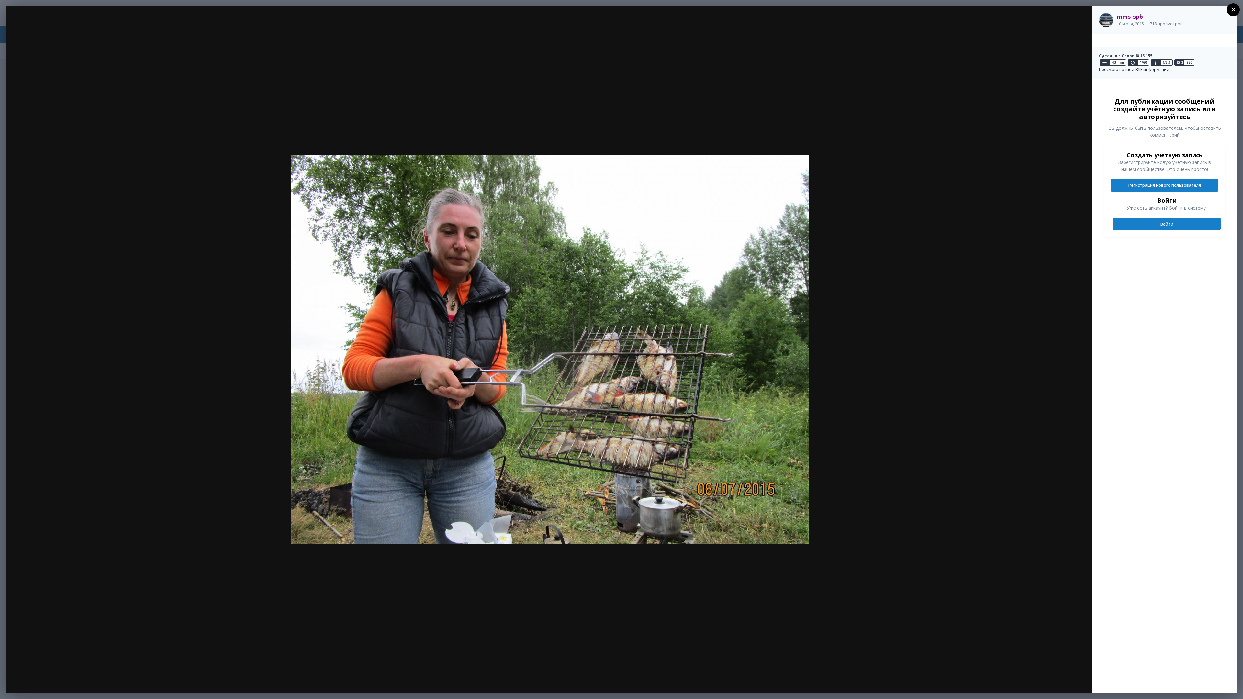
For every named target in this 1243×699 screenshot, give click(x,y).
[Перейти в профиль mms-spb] (1106, 20)
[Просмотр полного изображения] (1081, 18)
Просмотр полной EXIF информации (1134, 69)
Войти (1166, 224)
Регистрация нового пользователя (1164, 185)
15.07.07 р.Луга (55, 24)
